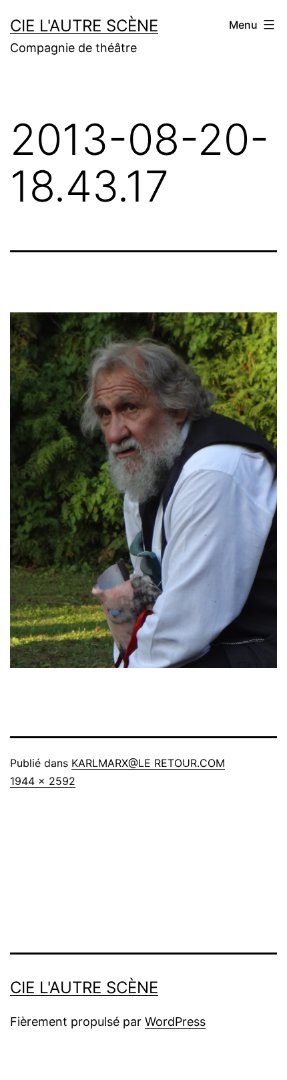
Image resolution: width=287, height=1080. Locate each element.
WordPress (175, 1022)
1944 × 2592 (42, 781)
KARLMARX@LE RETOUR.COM (148, 763)
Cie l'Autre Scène (84, 25)
